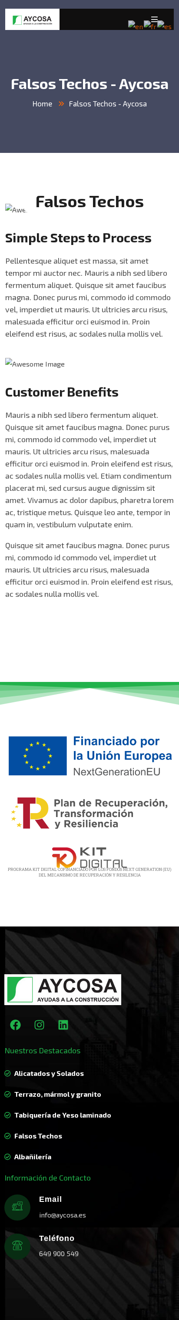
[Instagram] (39, 1024)
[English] (136, 25)
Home (42, 103)
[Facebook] (15, 1024)
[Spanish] (164, 25)
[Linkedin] (63, 1024)
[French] (150, 25)
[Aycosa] (32, 19)
